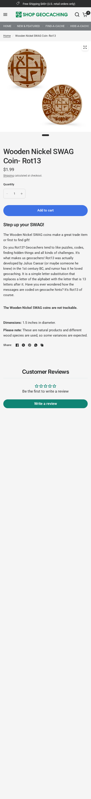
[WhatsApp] (35, 345)
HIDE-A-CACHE (79, 26)
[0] (84, 14)
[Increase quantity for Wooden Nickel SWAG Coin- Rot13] (21, 193)
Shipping (8, 175)
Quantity (8, 184)
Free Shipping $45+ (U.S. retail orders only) (49, 3)
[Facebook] (17, 345)
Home (7, 35)
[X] (23, 345)
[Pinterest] (29, 345)
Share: (7, 345)
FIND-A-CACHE (55, 26)
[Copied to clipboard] (42, 345)
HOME (7, 26)
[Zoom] (85, 47)
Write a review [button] (45, 404)
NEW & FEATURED (28, 26)
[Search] (77, 14)
